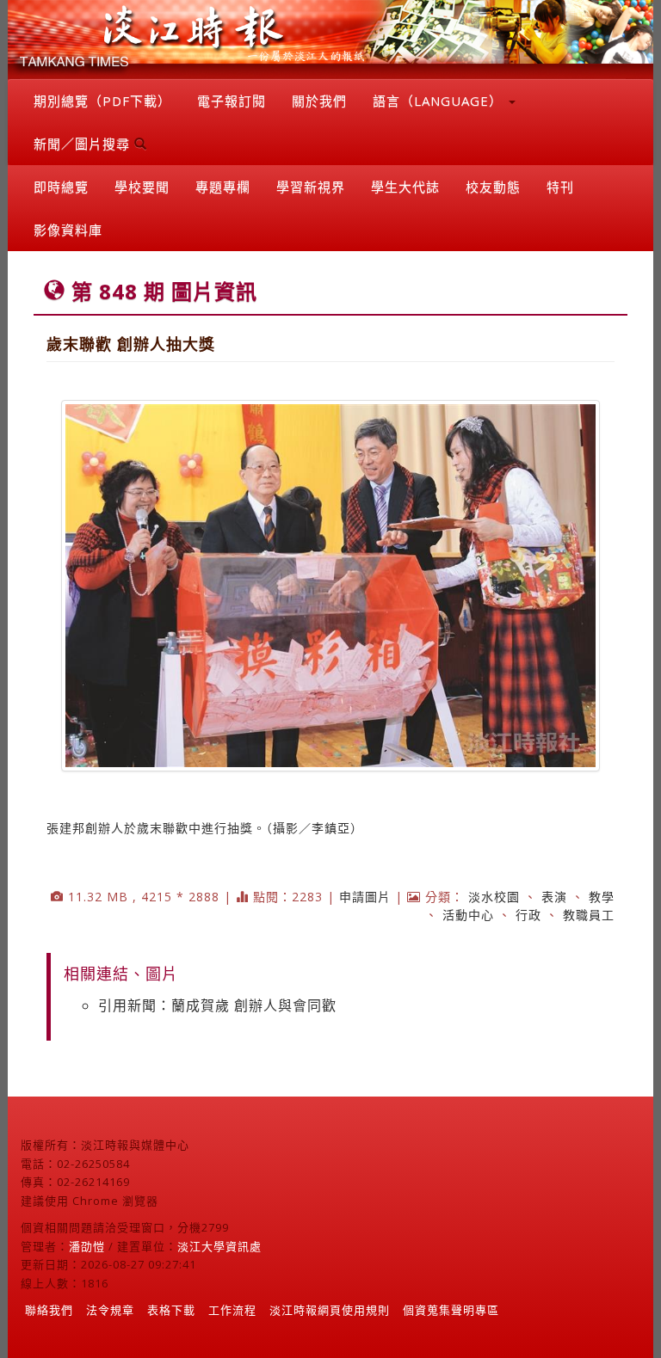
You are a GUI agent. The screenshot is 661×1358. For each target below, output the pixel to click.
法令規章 (110, 1310)
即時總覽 (61, 186)
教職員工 (589, 914)
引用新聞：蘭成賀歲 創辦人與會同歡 (217, 1005)
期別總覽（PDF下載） (102, 100)
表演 (554, 896)
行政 (528, 914)
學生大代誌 (405, 186)
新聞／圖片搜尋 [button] (84, 143)
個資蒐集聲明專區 (451, 1310)
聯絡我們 (49, 1310)
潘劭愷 (87, 1246)
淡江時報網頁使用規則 (329, 1310)
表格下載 (171, 1310)
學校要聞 (142, 186)
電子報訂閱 (231, 100)
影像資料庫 (68, 229)
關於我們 (319, 100)
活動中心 (468, 914)
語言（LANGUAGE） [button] (440, 100)
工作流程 (232, 1310)
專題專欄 (222, 186)
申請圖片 (365, 896)
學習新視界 (310, 186)
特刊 (560, 186)
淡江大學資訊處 (219, 1246)
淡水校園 (494, 896)
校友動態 (493, 186)
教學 (602, 896)
